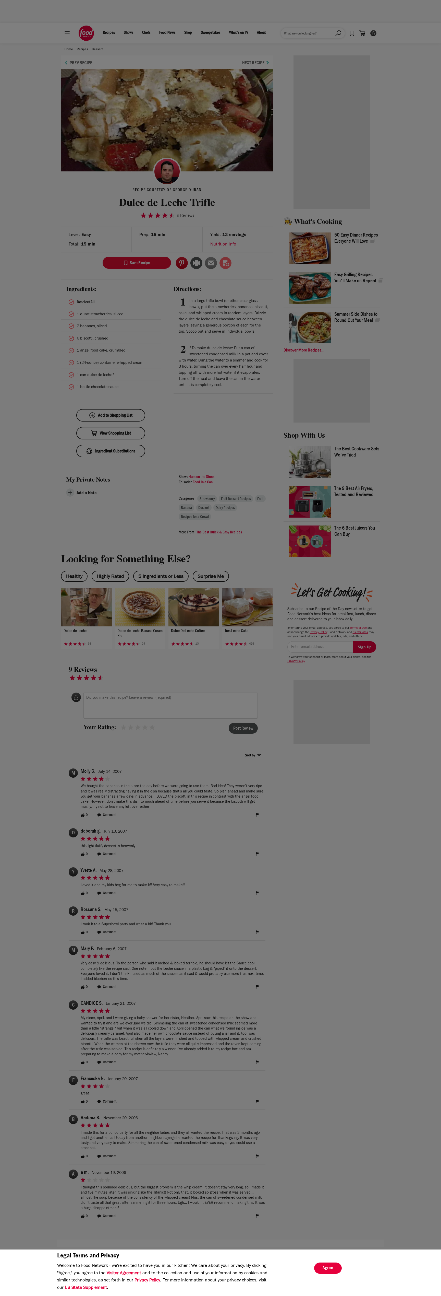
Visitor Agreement (124, 1273)
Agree (328, 1268)
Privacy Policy (147, 1280)
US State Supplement (86, 1288)
